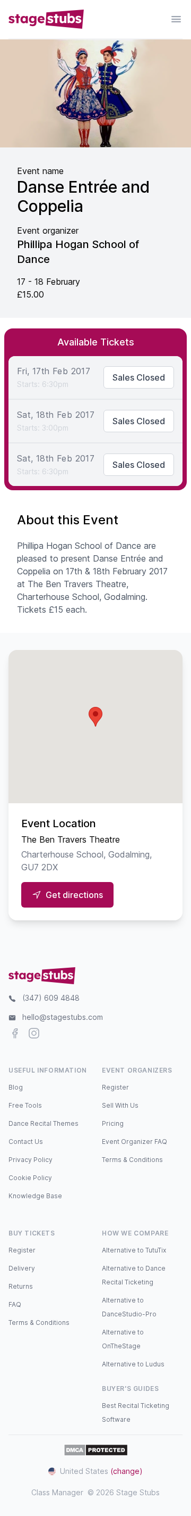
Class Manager (57, 1492)
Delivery (21, 1268)
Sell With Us (120, 1105)
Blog (15, 1087)
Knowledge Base (35, 1196)
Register (115, 1087)
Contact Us (25, 1142)
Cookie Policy (30, 1178)
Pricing (113, 1123)
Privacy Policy (30, 1160)
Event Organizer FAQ (134, 1142)
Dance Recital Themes (43, 1123)
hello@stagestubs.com (62, 1016)
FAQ (14, 1304)
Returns (20, 1286)
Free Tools (25, 1105)
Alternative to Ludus (133, 1364)
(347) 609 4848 (51, 997)
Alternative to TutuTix (134, 1250)
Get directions (74, 894)
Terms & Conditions (132, 1160)
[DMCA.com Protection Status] (96, 1450)
